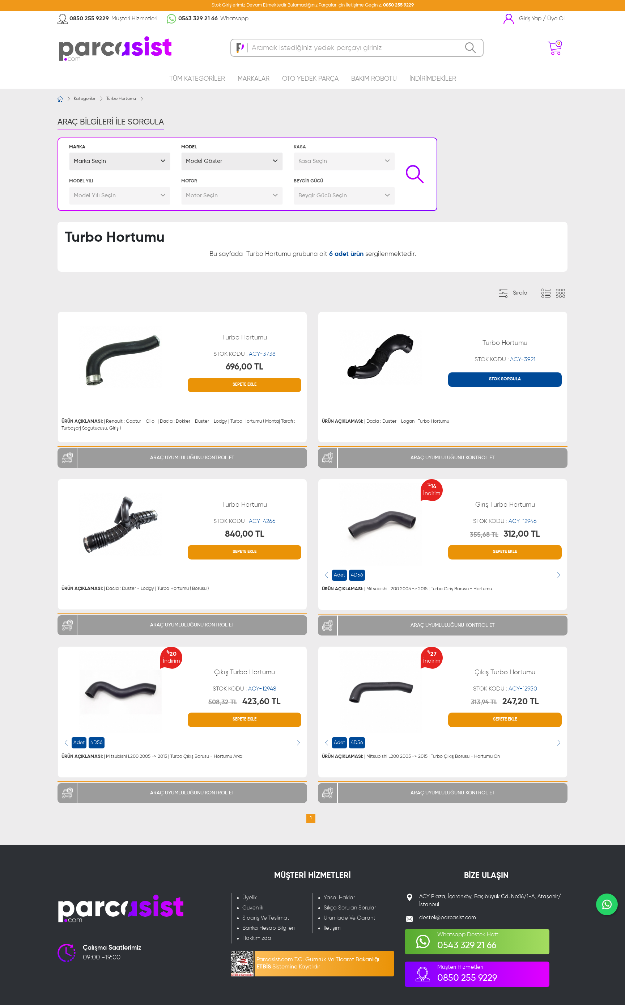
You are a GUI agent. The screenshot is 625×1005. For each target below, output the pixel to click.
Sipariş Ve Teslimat (265, 918)
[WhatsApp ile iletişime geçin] (607, 904)
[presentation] (326, 575)
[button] (119, 161)
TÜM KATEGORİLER (197, 79)
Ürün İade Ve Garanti (350, 918)
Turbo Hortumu (121, 99)
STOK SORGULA (505, 379)
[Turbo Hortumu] (120, 357)
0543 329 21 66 (198, 19)
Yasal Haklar (339, 897)
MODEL (189, 147)
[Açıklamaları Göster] (546, 293)
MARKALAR (253, 79)
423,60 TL (261, 701)
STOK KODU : (244, 354)
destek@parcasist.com (447, 917)
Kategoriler (84, 99)
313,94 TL (484, 702)
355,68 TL (484, 535)
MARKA (77, 147)
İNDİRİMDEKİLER (432, 79)
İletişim (332, 928)
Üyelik (249, 897)
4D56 (357, 575)
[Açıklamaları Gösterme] (560, 293)
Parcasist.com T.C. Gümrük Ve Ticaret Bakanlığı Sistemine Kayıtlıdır (317, 963)
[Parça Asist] (114, 48)
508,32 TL (222, 702)
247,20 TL (520, 701)
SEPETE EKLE (244, 385)
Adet (339, 575)
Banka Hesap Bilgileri (268, 928)
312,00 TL (521, 534)
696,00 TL (244, 367)
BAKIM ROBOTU (374, 79)
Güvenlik (252, 908)
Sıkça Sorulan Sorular (350, 908)
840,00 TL (244, 534)
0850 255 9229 (398, 5)
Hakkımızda (256, 938)
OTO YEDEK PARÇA (310, 79)
